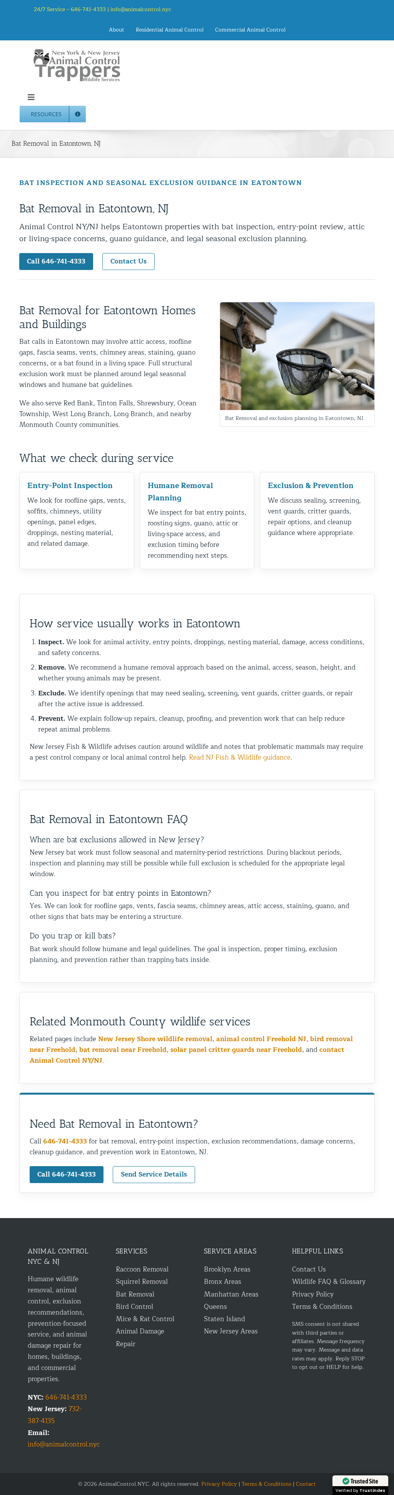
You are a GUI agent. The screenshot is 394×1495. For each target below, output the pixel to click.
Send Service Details (154, 1174)
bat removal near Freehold (123, 1049)
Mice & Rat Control (145, 1319)
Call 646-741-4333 (56, 261)
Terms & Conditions (322, 1306)
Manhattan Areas (231, 1294)
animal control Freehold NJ (261, 1039)
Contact (306, 1484)
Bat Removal (135, 1294)
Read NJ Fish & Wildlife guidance (239, 757)
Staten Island (224, 1319)
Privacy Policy (313, 1294)
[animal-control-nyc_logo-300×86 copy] (77, 51)
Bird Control (134, 1306)
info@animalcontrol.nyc (140, 9)
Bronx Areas (222, 1281)
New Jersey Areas (231, 1331)
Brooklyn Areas (227, 1269)
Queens (215, 1306)
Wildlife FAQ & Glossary (329, 1281)
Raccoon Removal (142, 1269)
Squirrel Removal (142, 1281)
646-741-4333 (65, 1141)
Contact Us (128, 261)
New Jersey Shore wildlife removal (155, 1039)
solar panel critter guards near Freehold (236, 1049)
